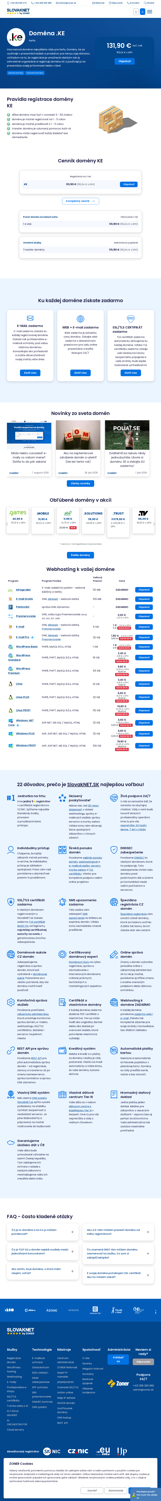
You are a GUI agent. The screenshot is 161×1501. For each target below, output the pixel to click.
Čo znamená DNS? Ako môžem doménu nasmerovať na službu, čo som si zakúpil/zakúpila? (112, 1253)
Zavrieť (92, 1490)
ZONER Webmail (67, 1367)
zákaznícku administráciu (32, 1014)
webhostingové (88, 862)
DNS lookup (64, 1417)
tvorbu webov (77, 870)
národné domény (34, 73)
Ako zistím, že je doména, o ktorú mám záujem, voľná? (36, 1271)
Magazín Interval (92, 1368)
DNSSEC (139, 858)
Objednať (125, 61)
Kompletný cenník (77, 201)
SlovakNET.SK (83, 784)
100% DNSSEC (40, 1373)
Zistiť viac (30, 373)
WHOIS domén (66, 1403)
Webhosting (14, 1376)
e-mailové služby (79, 866)
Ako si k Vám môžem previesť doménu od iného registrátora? (113, 1232)
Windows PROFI (26, 745)
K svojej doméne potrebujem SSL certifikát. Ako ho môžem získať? (114, 1275)
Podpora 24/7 (143, 1377)
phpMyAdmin (65, 1382)
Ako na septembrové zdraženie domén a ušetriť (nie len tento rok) (78, 457)
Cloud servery (15, 1430)
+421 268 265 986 (43, 3)
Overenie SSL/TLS (67, 1387)
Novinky (87, 1363)
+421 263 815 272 (18, 3)
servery (95, 866)
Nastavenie (116, 1490)
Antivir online (65, 1392)
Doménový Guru (79, 962)
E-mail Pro (22, 637)
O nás (85, 1358)
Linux (19, 684)
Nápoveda (117, 3)
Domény (14, 473)
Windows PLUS (25, 733)
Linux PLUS (22, 697)
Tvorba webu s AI (17, 1406)
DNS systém (39, 1407)
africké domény (15, 73)
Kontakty (134, 3)
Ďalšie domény (80, 555)
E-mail (20, 627)
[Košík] (136, 11)
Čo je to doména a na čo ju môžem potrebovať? (33, 1232)
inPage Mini (23, 590)
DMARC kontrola (42, 1402)
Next (154, 524)
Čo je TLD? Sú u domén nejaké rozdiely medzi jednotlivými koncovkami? (39, 1251)
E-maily (11, 1382)
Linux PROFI (23, 710)
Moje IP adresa (66, 1398)
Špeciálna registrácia (133, 914)
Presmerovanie (26, 616)
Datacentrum (40, 1367)
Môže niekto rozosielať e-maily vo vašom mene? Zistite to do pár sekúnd (29, 457)
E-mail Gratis (24, 599)
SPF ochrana (40, 1387)
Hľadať (150, 3)
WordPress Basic (27, 647)
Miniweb (53, 599)
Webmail (99, 3)
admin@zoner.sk (67, 3)
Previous (7, 524)
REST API (36, 1058)
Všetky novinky (80, 483)
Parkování (22, 607)
